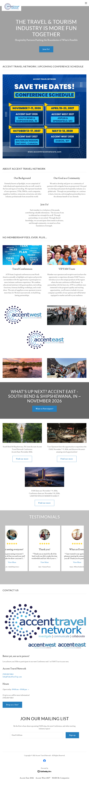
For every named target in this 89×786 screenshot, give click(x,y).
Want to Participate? (44, 409)
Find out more (22, 459)
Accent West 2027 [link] (43, 778)
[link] (11, 3)
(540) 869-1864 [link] (8, 674)
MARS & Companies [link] (60, 778)
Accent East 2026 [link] (27, 778)
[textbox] (36, 735)
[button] (86, 3)
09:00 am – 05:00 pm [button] (19, 689)
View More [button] (12, 562)
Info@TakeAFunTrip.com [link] (12, 677)
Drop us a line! (12, 705)
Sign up (72, 735)
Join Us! (46, 49)
